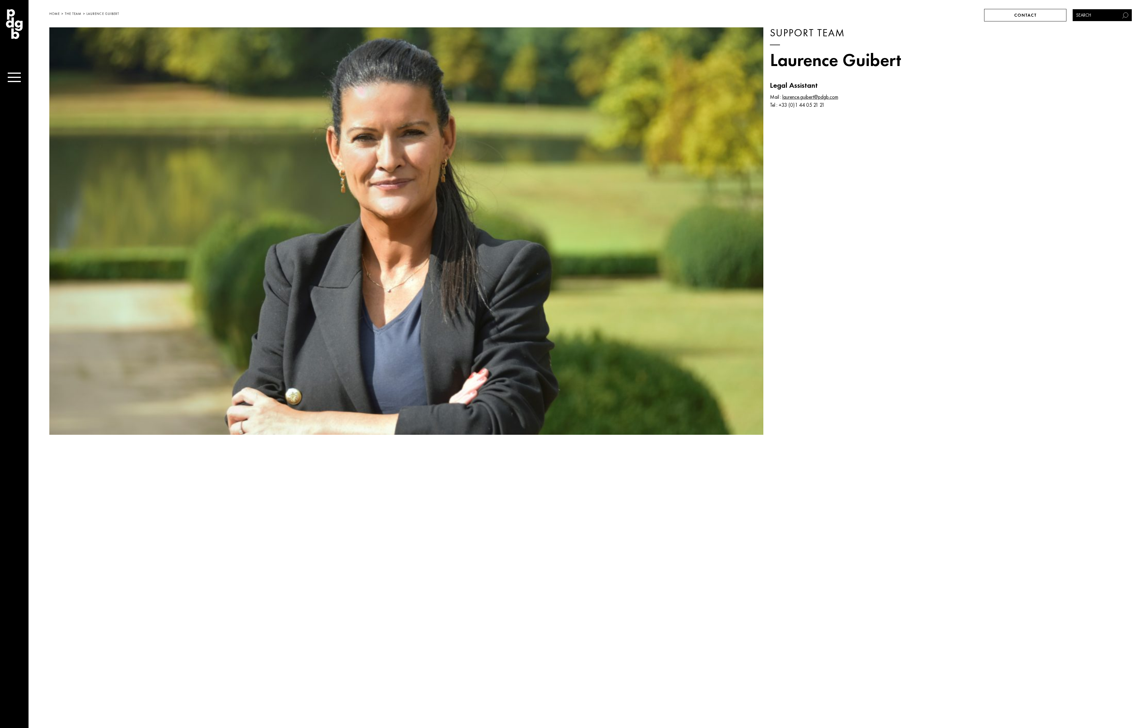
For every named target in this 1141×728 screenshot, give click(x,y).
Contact (1025, 15)
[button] (1126, 15)
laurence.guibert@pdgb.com (810, 96)
